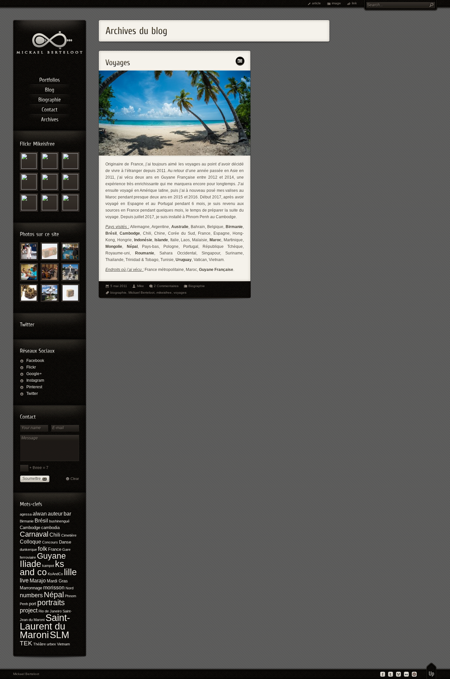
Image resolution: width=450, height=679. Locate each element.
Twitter (32, 393)
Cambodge (30, 527)
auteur (55, 514)
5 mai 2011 (118, 286)
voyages (180, 292)
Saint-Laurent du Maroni (45, 626)
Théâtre (39, 644)
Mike (140, 286)
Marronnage (31, 587)
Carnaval (34, 534)
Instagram (35, 380)
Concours (50, 542)
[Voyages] (174, 154)
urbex (51, 644)
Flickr (31, 367)
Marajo (38, 580)
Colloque (30, 542)
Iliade (30, 564)
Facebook (35, 360)
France (54, 549)
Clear (74, 479)
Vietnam (63, 644)
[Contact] (49, 108)
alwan (40, 514)
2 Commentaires (166, 286)
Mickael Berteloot (141, 292)
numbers (31, 595)
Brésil (41, 520)
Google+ (34, 373)
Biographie (196, 286)
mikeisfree (164, 292)
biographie (118, 292)
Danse (65, 542)
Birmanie (27, 521)
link (354, 3)
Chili (54, 535)
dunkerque (28, 549)
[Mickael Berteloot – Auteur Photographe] (49, 52)
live (24, 580)
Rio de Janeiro (50, 611)
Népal (54, 594)
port (32, 603)
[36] (29, 272)
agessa (26, 514)
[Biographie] (49, 98)
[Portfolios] (49, 79)
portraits (51, 602)
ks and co (42, 568)
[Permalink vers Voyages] (117, 60)
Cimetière (68, 535)
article (316, 3)
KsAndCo (55, 574)
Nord (69, 588)
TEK (26, 643)
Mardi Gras (57, 580)
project (29, 610)
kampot (48, 566)
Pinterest (34, 387)
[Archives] (49, 118)
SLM (59, 634)
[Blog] (49, 89)
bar (67, 514)
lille (70, 572)
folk (42, 549)
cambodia (50, 527)
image (336, 3)
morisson (54, 587)
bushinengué (59, 521)
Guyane (51, 555)
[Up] (431, 671)
